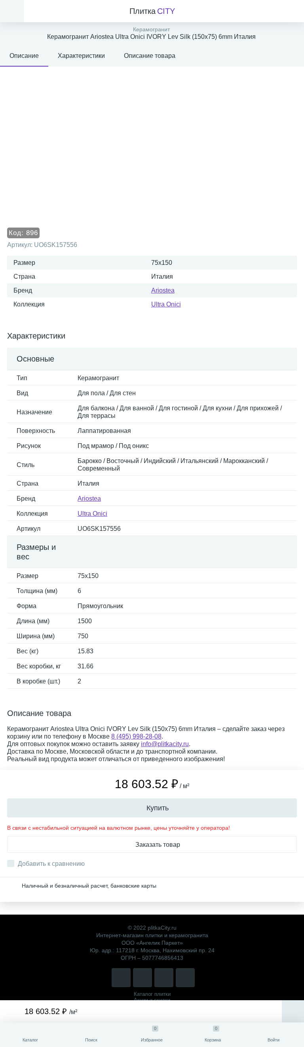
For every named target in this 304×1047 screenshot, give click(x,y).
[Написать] (142, 977)
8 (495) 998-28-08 (136, 736)
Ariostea (163, 290)
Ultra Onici (166, 304)
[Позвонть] (121, 977)
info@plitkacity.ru (165, 744)
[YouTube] (185, 977)
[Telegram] (163, 977)
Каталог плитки (152, 994)
